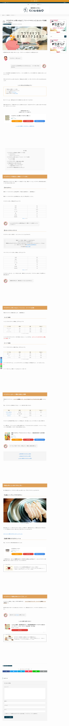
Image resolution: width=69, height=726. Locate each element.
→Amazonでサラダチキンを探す (25, 456)
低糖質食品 (5, 665)
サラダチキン (10, 665)
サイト (5, 709)
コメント (6, 686)
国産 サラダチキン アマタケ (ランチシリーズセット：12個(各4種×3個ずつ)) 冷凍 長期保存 (27, 433)
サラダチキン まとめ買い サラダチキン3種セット (20, 115)
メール (6, 705)
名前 (5, 701)
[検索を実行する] (65, 36)
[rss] (64, 2)
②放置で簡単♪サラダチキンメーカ (16, 165)
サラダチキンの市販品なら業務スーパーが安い (16, 152)
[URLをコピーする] (43, 671)
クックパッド (23, 523)
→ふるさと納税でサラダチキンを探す (25, 458)
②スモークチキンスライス (14, 155)
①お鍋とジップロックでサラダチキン (16, 164)
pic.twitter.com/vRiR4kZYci (31, 244)
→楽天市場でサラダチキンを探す (25, 453)
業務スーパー (23, 218)
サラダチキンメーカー (15, 548)
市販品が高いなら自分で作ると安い (14, 163)
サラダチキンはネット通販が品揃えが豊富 (16, 161)
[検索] (65, 2)
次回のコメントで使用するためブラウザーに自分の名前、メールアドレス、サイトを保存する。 (21, 713)
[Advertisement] (24, 137)
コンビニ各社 (12, 158)
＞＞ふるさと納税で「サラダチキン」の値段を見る (25, 126)
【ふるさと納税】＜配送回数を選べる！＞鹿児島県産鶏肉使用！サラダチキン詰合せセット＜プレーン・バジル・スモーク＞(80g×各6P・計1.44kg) (28, 625)
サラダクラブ (9, 415)
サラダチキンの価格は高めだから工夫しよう (16, 167)
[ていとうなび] (34, 10)
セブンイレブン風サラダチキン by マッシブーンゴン (13, 533)
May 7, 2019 (28, 246)
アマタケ (16, 93)
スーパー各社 (12, 159)
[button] (6, 671)
